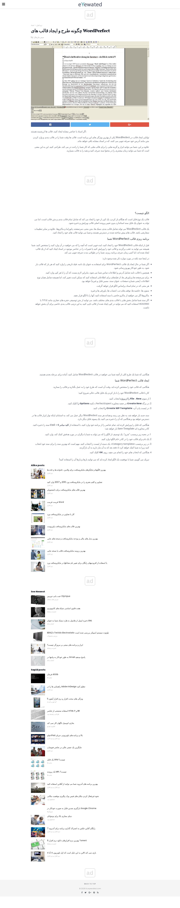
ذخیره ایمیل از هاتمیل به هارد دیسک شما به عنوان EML (69, 620)
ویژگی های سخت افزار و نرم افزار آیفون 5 (65, 698)
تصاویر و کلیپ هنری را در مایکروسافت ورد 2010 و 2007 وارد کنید (74, 482)
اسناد (32, 25)
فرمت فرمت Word (55, 502)
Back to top (90, 884)
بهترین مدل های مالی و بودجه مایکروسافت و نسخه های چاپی (72, 538)
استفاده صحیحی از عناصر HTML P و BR (63, 710)
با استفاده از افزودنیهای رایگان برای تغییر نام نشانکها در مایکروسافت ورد (77, 563)
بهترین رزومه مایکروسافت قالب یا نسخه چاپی (66, 550)
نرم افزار (39, 25)
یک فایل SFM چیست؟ (56, 759)
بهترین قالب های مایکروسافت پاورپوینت (63, 526)
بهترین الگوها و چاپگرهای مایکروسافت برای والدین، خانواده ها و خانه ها (76, 469)
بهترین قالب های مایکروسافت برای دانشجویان (66, 489)
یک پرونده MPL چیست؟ (57, 771)
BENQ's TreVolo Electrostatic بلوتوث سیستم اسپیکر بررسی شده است (78, 632)
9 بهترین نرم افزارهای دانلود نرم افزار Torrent (67, 840)
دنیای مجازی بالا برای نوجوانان (59, 816)
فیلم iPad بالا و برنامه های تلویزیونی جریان (65, 735)
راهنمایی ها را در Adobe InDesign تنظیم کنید (66, 686)
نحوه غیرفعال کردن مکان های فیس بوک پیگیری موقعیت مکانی (73, 796)
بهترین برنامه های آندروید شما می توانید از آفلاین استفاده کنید (72, 784)
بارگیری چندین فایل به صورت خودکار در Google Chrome (71, 808)
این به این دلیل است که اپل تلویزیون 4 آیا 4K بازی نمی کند (71, 852)
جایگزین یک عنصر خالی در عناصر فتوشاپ (64, 747)
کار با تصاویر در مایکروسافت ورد (60, 514)
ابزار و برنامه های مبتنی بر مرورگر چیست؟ (65, 645)
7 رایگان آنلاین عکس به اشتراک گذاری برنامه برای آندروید (71, 828)
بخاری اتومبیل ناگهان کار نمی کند (60, 723)
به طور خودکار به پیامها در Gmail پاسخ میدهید (66, 657)
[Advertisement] (90, 319)
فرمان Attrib (52, 674)
